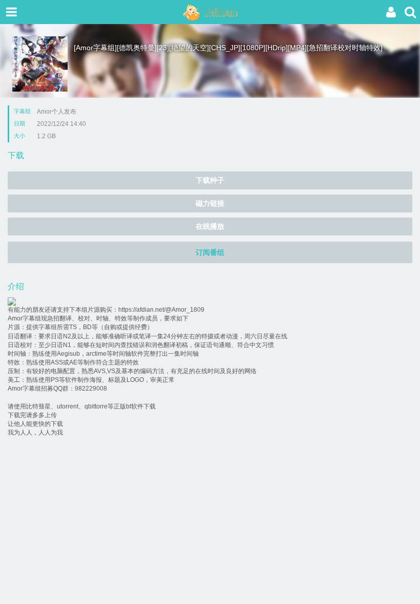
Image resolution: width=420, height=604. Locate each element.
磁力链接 (210, 203)
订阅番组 (210, 252)
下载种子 (210, 180)
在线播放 (210, 226)
